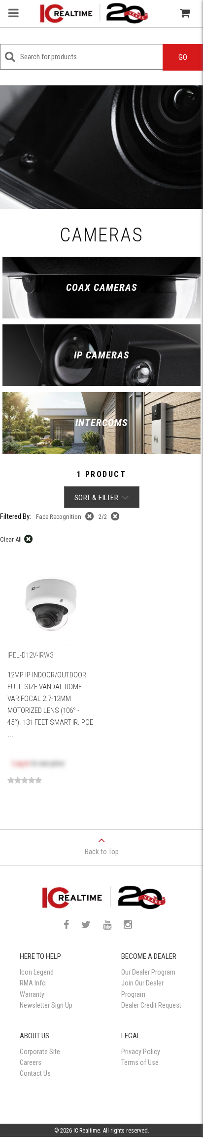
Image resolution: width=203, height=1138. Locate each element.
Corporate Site (40, 1052)
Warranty (32, 994)
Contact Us (35, 1073)
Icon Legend (37, 972)
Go (182, 57)
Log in (21, 763)
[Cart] (185, 13)
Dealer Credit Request (151, 1005)
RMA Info (33, 983)
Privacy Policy (140, 1052)
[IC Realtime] (92, 13)
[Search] (163, 13)
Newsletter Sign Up (46, 1005)
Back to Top (102, 851)
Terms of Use (140, 1062)
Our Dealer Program (148, 972)
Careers (30, 1062)
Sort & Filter (96, 497)
